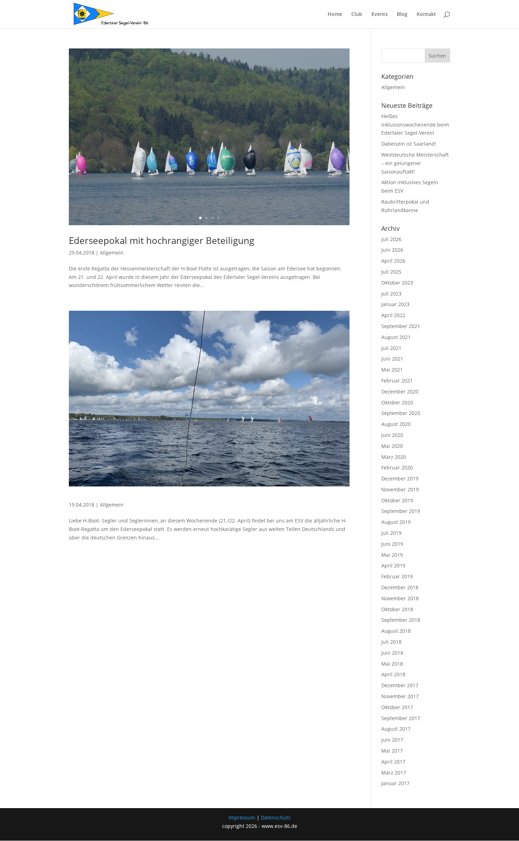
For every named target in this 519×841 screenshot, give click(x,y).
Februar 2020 (397, 467)
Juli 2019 (391, 533)
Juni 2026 (392, 249)
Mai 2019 (392, 554)
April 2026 (393, 260)
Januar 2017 (395, 783)
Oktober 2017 (397, 707)
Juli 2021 (391, 348)
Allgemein (112, 252)
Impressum (241, 817)
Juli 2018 (391, 641)
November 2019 (400, 489)
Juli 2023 (391, 293)
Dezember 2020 (399, 391)
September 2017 (400, 718)
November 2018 (400, 598)
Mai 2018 (392, 663)
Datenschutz (276, 817)
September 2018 (400, 620)
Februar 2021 (397, 380)
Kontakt (426, 14)
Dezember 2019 (399, 478)
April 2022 (393, 315)
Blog (402, 14)
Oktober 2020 (397, 402)
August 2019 (396, 522)
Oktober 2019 (397, 500)
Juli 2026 (391, 239)
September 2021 (400, 326)
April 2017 (393, 761)
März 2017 (393, 772)
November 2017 (400, 696)
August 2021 (396, 337)
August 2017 (396, 728)
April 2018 (393, 674)
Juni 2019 (392, 544)
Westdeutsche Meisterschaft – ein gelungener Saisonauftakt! (415, 163)
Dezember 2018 (399, 587)
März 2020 (393, 457)
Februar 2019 (397, 576)
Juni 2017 (392, 739)
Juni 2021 (392, 358)
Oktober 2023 (397, 282)
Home (335, 14)
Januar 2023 (395, 304)
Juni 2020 (392, 435)
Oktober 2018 (397, 609)
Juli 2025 (391, 271)
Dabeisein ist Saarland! (408, 143)
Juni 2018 (392, 652)
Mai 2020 (392, 446)
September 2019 (400, 511)
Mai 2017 (392, 750)
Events (379, 14)
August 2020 (396, 424)
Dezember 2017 (399, 685)
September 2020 (400, 413)
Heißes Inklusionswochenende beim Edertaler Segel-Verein (415, 124)
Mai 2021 (392, 369)
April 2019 (393, 565)
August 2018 (396, 630)
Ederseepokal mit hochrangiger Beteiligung (161, 240)
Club (356, 14)
